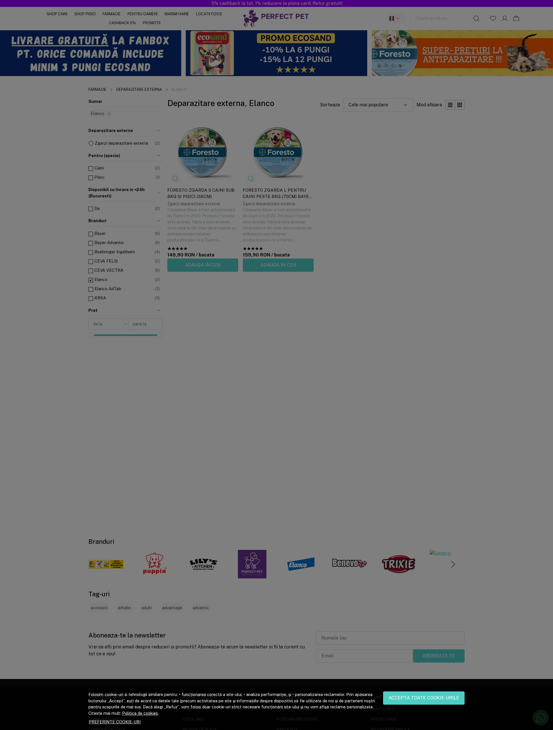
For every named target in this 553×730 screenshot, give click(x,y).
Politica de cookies (140, 713)
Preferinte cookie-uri (115, 721)
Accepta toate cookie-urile (424, 698)
